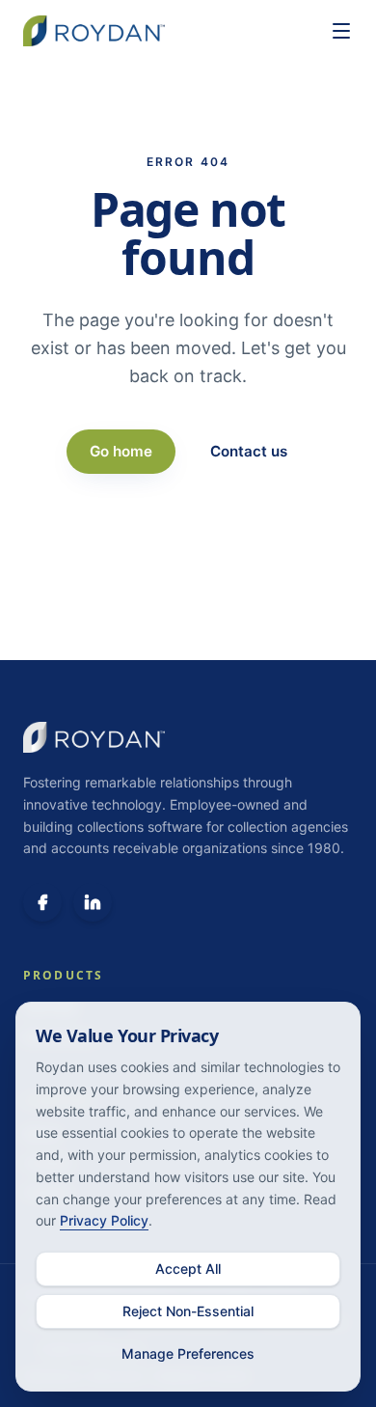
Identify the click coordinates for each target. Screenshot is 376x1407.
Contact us (248, 451)
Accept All (188, 1268)
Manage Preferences (188, 1353)
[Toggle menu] (341, 31)
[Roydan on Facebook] (42, 902)
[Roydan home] (166, 30)
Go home (121, 451)
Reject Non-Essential (188, 1311)
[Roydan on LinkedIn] (92, 902)
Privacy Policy (104, 1220)
